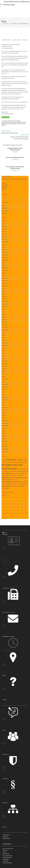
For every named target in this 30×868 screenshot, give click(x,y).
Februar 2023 (4, 252)
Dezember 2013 (5, 384)
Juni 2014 (3, 381)
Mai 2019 (3, 291)
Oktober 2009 (4, 451)
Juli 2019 (3, 288)
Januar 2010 (4, 443)
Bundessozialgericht (24, 471)
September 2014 (5, 379)
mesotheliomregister (6, 479)
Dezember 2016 (5, 343)
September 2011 (5, 407)
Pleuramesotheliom (7, 481)
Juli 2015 (3, 371)
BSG (19, 471)
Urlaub (24, 122)
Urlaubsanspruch (5, 123)
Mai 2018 (3, 314)
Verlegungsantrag (21, 123)
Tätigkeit (14, 483)
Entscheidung (17, 120)
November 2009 (5, 449)
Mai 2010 (3, 433)
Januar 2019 (4, 299)
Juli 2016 (3, 350)
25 (2, 513)
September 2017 (5, 330)
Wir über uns (6, 754)
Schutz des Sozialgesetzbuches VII (15, 157)
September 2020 (5, 270)
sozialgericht (4, 483)
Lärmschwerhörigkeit (7, 855)
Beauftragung (11, 120)
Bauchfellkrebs (6, 854)
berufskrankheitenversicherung (8, 471)
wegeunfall (22, 486)
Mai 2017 (3, 335)
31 (25, 513)
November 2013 (5, 387)
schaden (22, 481)
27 (10, 513)
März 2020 (4, 275)
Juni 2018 (3, 311)
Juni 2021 (3, 262)
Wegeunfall (5, 836)
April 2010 (4, 436)
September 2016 (5, 345)
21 (14, 510)
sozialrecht (10, 483)
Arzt (16, 459)
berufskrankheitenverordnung (22, 469)
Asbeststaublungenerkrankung (21, 462)
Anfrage (3, 190)
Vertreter (4, 125)
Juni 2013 (3, 392)
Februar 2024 (4, 236)
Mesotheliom (23, 477)
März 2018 (4, 319)
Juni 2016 (3, 353)
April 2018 (4, 317)
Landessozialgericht (6, 122)
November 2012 (5, 397)
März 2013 (4, 394)
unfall (18, 483)
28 (14, 513)
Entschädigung (6, 473)
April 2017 (4, 337)
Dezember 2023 (5, 242)
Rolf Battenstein (6, 40)
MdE (19, 477)
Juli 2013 (3, 389)
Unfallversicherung (23, 483)
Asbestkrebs (5, 861)
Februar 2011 (4, 415)
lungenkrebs (5, 477)
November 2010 (5, 423)
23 (21, 510)
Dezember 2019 (5, 280)
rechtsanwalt (20, 122)
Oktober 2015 (4, 366)
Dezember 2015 (5, 363)
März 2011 (4, 412)
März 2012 (4, 405)
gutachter (4, 475)
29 (18, 513)
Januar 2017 (4, 340)
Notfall (12, 122)
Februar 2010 (4, 441)
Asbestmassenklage (7, 863)
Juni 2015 (3, 374)
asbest (19, 460)
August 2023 (4, 244)
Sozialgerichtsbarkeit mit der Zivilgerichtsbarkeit (15, 149)
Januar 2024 (4, 239)
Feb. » (6, 518)
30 (21, 513)
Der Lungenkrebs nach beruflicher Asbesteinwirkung (15, 167)
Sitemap (4, 827)
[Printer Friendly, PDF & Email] (5, 117)
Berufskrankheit (6, 838)
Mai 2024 (3, 231)
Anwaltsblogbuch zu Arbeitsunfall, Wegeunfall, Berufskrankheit (14, 179)
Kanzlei (7, 475)
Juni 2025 (3, 223)
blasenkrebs (16, 471)
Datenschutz (5, 778)
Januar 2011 (4, 418)
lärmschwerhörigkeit (14, 477)
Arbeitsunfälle (4, 187)
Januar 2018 (4, 322)
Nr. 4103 (12, 479)
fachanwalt (12, 473)
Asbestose (11, 462)
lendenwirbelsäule (20, 475)
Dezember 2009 (5, 446)
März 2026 (4, 221)
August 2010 (4, 428)
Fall (15, 473)
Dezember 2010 (5, 420)
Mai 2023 (3, 247)
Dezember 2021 (5, 257)
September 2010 (5, 425)
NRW (15, 122)
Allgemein (24, 40)
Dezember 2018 (5, 301)
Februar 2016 (4, 361)
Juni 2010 (3, 431)
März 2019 (4, 293)
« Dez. (3, 518)
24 (25, 510)
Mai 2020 (3, 273)
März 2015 (4, 376)
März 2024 (4, 234)
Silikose (26, 481)
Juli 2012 (3, 402)
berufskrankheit (9, 468)
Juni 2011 (3, 410)
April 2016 (4, 358)
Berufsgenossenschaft (12, 464)
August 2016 (4, 348)
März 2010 (4, 438)
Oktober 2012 (4, 399)
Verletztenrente (6, 486)
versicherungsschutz (16, 486)
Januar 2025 (4, 229)
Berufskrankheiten (5, 185)
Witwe (7, 488)
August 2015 (4, 368)
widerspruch (4, 488)
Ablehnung (4, 459)
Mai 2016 (3, 355)
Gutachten (24, 473)
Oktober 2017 (4, 327)
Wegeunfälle (4, 188)
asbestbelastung (25, 459)
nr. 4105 (15, 479)
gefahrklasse (18, 473)
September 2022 (5, 254)
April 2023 (4, 249)
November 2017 (5, 324)
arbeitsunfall (10, 459)
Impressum (5, 802)
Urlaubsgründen (13, 123)
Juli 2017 (3, 332)
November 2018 (5, 304)
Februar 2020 (4, 278)
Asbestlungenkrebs (7, 857)
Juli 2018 (3, 309)
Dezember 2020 (5, 267)
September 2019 (5, 286)
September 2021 (5, 260)
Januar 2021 (4, 265)
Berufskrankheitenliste (8, 848)
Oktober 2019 (4, 283)
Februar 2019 (4, 296)
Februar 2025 (4, 226)
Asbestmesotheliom (5, 462)
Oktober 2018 (4, 306)
